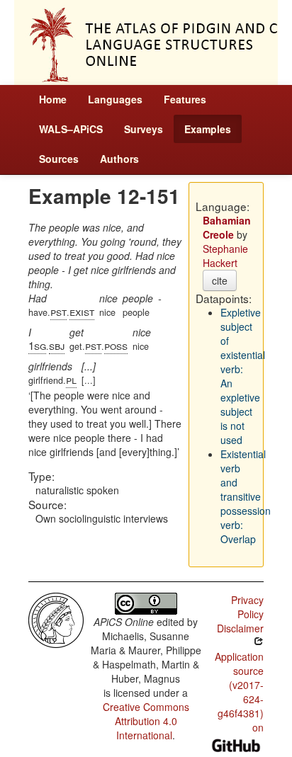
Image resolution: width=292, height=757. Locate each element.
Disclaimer (240, 628)
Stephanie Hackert (225, 255)
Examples (207, 129)
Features (185, 99)
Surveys (143, 129)
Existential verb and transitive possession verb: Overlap (245, 496)
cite (220, 280)
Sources (59, 159)
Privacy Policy (247, 607)
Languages (115, 99)
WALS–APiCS (71, 129)
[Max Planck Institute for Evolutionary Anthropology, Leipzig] (56, 619)
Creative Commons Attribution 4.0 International (146, 721)
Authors (119, 159)
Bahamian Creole (227, 227)
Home (53, 99)
